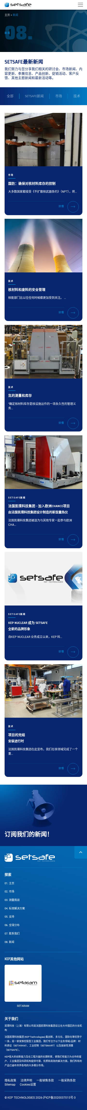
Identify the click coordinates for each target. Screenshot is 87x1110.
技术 (76, 96)
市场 (58, 96)
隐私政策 (10, 1080)
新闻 (14, 943)
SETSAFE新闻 (34, 96)
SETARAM (23, 1006)
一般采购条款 (67, 1080)
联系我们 (12, 933)
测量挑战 (12, 900)
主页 (7, 15)
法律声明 (26, 1080)
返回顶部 (80, 852)
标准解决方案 (15, 908)
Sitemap (10, 1084)
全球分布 (12, 925)
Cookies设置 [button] (28, 1084)
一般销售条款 (45, 1080)
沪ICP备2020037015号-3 (59, 1097)
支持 (9, 916)
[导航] (80, 5)
